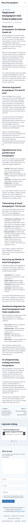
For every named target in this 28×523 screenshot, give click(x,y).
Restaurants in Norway (14, 518)
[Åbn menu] (25, 3)
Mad (3, 9)
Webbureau (18, 509)
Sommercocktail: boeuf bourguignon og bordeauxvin (7, 411)
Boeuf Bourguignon (7, 22)
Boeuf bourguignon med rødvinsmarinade (21, 411)
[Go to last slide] (4, 433)
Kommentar (5, 457)
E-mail (5, 485)
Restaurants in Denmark (17, 516)
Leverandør (17, 521)
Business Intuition (20, 511)
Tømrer (24, 521)
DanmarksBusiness (7, 521)
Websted (5, 492)
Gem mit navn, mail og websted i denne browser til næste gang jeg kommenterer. (14, 496)
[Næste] (24, 433)
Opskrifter (8, 9)
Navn (5, 479)
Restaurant (7, 516)
